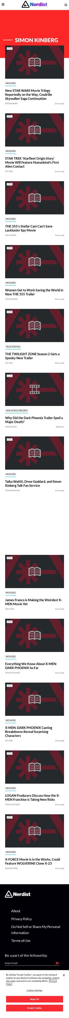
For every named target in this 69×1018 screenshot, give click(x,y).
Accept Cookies (34, 1008)
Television (12, 346)
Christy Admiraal (12, 490)
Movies (10, 83)
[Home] (17, 896)
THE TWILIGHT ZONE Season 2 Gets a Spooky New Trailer (32, 356)
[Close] (63, 975)
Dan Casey (9, 609)
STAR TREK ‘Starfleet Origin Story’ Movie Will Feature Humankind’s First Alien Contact (32, 162)
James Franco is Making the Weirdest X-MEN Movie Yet (33, 602)
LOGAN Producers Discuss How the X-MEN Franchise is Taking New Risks (32, 797)
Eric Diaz (9, 171)
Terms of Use (20, 940)
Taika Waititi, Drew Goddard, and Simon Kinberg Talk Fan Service (33, 483)
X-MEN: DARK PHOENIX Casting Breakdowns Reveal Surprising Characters (28, 732)
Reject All (34, 999)
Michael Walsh (11, 103)
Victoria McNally (12, 672)
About (15, 911)
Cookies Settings (34, 990)
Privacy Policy (21, 919)
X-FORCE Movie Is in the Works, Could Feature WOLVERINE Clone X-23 (32, 861)
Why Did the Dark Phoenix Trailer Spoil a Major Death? (34, 420)
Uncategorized (16, 410)
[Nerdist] (34, 5)
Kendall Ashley (11, 868)
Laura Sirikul (10, 235)
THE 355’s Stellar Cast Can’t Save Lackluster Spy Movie (28, 228)
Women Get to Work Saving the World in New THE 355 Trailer (34, 292)
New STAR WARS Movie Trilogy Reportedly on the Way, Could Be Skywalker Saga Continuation (28, 94)
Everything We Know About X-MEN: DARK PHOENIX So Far (31, 666)
